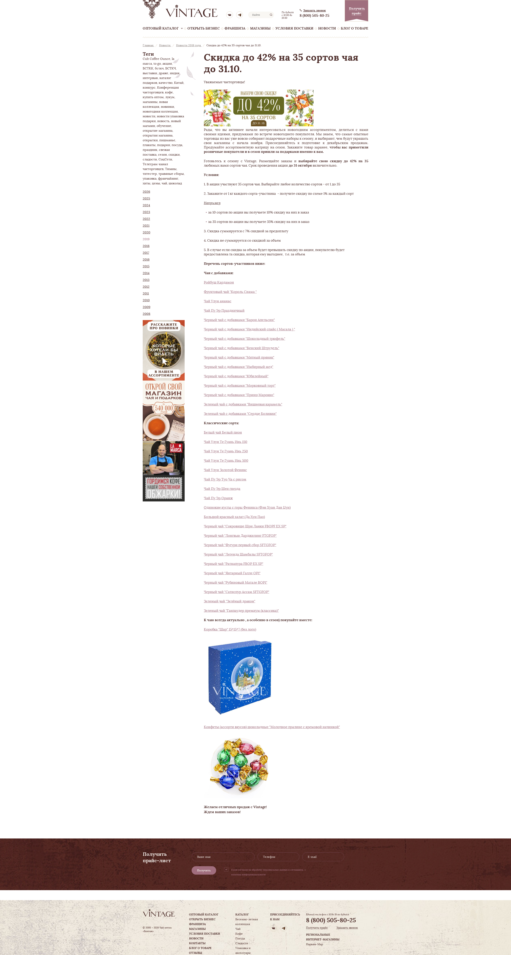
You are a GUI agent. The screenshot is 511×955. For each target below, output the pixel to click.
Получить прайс (317, 927)
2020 (146, 232)
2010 (146, 300)
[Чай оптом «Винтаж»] (181, 9)
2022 (146, 219)
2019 (146, 239)
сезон (162, 155)
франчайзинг (168, 179)
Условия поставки (294, 28)
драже (163, 73)
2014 (146, 273)
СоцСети (165, 159)
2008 (146, 314)
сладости (150, 159)
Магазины (260, 28)
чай (164, 183)
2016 (146, 260)
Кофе (239, 933)
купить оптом (153, 97)
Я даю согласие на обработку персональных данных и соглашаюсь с (268, 872)
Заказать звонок (314, 10)
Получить (204, 870)
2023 (146, 212)
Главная (148, 45)
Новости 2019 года (189, 45)
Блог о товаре (354, 28)
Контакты (197, 943)
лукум (169, 97)
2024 (146, 205)
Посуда (240, 938)
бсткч (159, 68)
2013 (146, 280)
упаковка (149, 179)
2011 (146, 294)
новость (163, 121)
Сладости (241, 943)
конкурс (149, 88)
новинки (167, 107)
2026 (146, 192)
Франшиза (235, 28)
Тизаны (170, 169)
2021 (146, 226)
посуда (177, 145)
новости (149, 116)
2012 (146, 287)
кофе (169, 92)
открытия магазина (157, 135)
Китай (178, 83)
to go (157, 64)
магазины (150, 102)
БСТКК (148, 68)
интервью (150, 78)
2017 (146, 253)
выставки (150, 73)
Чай (238, 929)
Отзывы (195, 953)
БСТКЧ (170, 68)
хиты (146, 183)
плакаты (149, 145)
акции (167, 64)
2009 (146, 307)
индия (174, 73)
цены (156, 183)
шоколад (175, 183)
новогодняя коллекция (160, 112)
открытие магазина (157, 131)
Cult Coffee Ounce (156, 59)
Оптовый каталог (161, 28)
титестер (150, 174)
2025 (146, 199)
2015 (146, 266)
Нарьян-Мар (314, 944)
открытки (150, 140)
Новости (327, 28)
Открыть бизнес (203, 28)
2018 (146, 246)
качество (165, 83)
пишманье (167, 140)
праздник (150, 150)
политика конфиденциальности (248, 874)
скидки (174, 155)
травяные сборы (171, 174)
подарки (163, 145)
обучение (164, 126)
